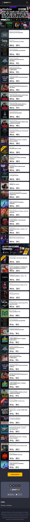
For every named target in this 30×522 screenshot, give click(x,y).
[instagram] (13, 485)
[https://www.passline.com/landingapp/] (15, 249)
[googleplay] (11, 494)
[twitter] (16, 485)
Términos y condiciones (6, 505)
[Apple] (18, 494)
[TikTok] (19, 485)
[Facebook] (10, 485)
